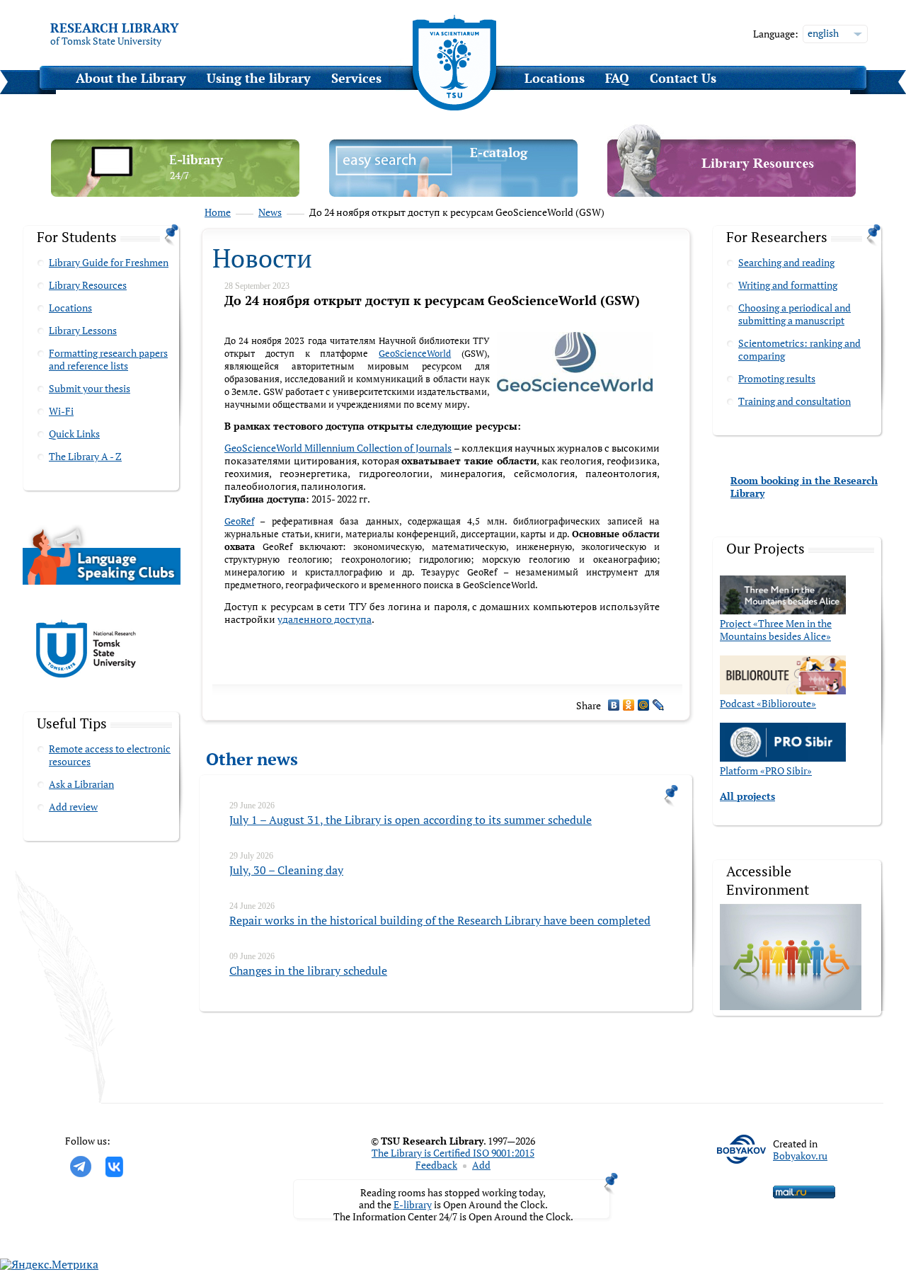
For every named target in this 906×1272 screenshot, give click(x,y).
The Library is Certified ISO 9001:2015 (453, 1152)
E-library (413, 1204)
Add (481, 1164)
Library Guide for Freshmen (108, 262)
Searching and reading (786, 262)
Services (356, 77)
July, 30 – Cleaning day (286, 870)
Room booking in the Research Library (804, 487)
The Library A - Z (85, 456)
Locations (554, 77)
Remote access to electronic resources (110, 755)
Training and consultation (794, 401)
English (823, 33)
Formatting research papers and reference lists (108, 359)
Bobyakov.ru (800, 1155)
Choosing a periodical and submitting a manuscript (794, 314)
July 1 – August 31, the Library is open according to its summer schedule (410, 819)
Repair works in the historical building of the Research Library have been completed (439, 920)
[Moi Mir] (643, 705)
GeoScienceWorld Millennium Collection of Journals (338, 447)
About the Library (131, 77)
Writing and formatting (787, 285)
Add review (73, 806)
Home (218, 212)
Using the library (259, 77)
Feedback (436, 1164)
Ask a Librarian (81, 784)
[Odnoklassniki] (628, 705)
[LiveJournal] (658, 705)
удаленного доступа (324, 619)
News (270, 212)
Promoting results (776, 378)
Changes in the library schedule (308, 970)
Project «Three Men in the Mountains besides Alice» (776, 630)
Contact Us (683, 77)
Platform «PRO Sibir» (766, 770)
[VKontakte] (614, 705)
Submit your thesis (89, 388)
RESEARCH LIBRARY (114, 27)
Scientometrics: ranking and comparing (799, 349)
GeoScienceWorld (415, 353)
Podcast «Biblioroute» (768, 703)
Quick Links (74, 433)
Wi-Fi (61, 411)
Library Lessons (83, 330)
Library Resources (88, 285)
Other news (252, 758)
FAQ (617, 77)
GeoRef (239, 521)
